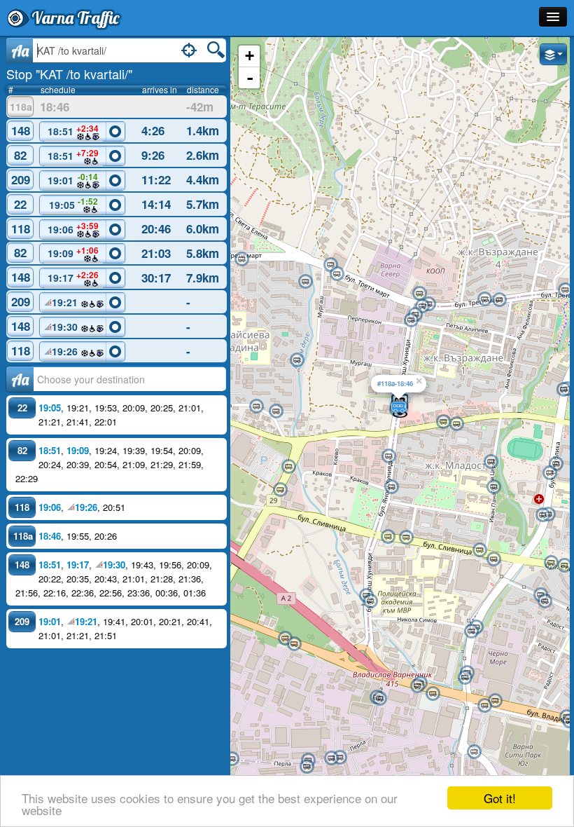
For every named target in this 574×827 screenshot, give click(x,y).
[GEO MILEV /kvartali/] (556, 464)
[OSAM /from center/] (484, 299)
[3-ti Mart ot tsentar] (565, 290)
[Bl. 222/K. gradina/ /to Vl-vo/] (256, 406)
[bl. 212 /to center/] (305, 281)
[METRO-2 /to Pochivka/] (280, 490)
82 (20, 154)
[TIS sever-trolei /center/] (422, 306)
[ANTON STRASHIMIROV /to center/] (490, 462)
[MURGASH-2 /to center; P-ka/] (241, 259)
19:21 (66, 302)
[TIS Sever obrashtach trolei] (419, 293)
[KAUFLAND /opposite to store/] (563, 389)
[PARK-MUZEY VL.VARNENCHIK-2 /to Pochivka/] (388, 456)
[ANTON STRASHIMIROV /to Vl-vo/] (493, 487)
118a (21, 107)
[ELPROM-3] (432, 694)
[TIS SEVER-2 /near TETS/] (411, 320)
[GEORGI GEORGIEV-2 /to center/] (456, 424)
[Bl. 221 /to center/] (296, 360)
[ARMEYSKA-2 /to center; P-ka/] (336, 274)
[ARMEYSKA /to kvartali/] (330, 265)
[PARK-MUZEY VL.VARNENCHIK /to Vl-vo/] (391, 487)
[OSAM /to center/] (499, 300)
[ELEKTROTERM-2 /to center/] (379, 698)
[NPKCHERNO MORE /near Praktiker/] (464, 677)
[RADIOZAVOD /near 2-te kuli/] (495, 701)
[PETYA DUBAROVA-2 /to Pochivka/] (564, 565)
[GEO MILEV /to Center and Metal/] (549, 473)
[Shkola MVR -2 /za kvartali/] (370, 601)
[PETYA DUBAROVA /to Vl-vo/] (551, 562)
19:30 (66, 327)
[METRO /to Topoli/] (288, 466)
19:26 (66, 351)
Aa (20, 50)
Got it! (500, 798)
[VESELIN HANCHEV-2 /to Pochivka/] (493, 559)
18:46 (49, 535)
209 (20, 179)
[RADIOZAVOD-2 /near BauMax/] (484, 705)
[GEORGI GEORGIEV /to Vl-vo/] (443, 422)
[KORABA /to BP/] (231, 759)
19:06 (73, 227)
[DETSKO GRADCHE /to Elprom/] (471, 631)
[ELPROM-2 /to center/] (417, 686)
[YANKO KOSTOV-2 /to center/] (306, 766)
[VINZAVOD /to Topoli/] (285, 638)
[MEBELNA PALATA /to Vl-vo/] (406, 537)
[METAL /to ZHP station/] (331, 758)
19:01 (73, 178)
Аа (20, 379)
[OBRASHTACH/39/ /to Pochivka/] (474, 752)
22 (20, 204)
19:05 (73, 203)
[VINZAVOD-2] (294, 644)
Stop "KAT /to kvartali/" (69, 73)
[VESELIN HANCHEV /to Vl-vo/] (479, 550)
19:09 (73, 252)
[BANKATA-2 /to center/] (544, 601)
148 (20, 130)
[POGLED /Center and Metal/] (542, 515)
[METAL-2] (339, 757)
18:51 (73, 130)
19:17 (73, 277)
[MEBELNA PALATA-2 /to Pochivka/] (388, 537)
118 (20, 228)
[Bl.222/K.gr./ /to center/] (276, 411)
